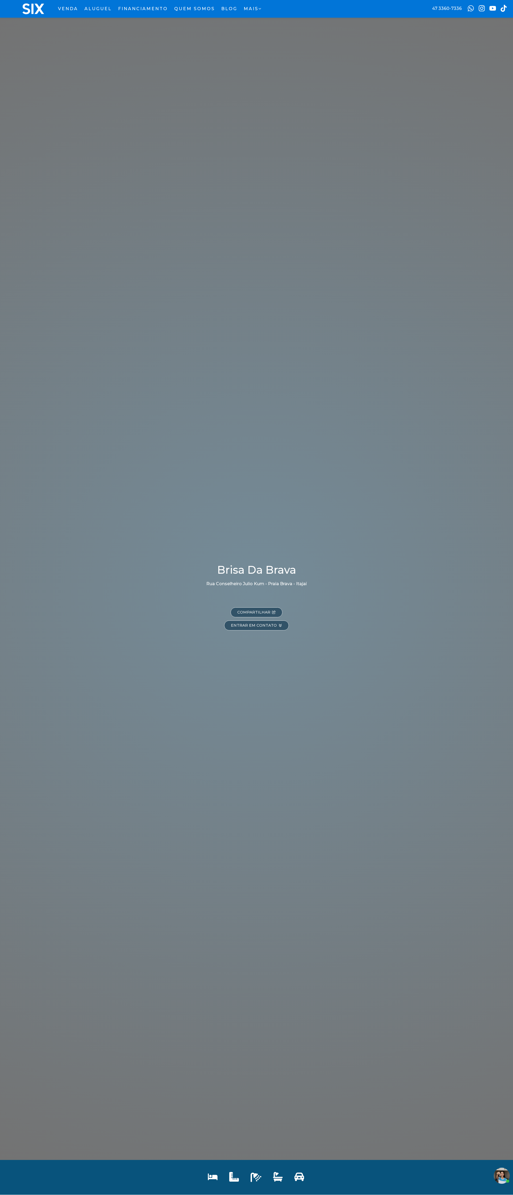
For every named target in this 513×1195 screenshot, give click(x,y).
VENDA (68, 8)
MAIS (251, 8)
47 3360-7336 (447, 8)
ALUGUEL (98, 8)
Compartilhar (253, 612)
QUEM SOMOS (194, 8)
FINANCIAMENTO (143, 8)
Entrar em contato (254, 625)
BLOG (229, 8)
